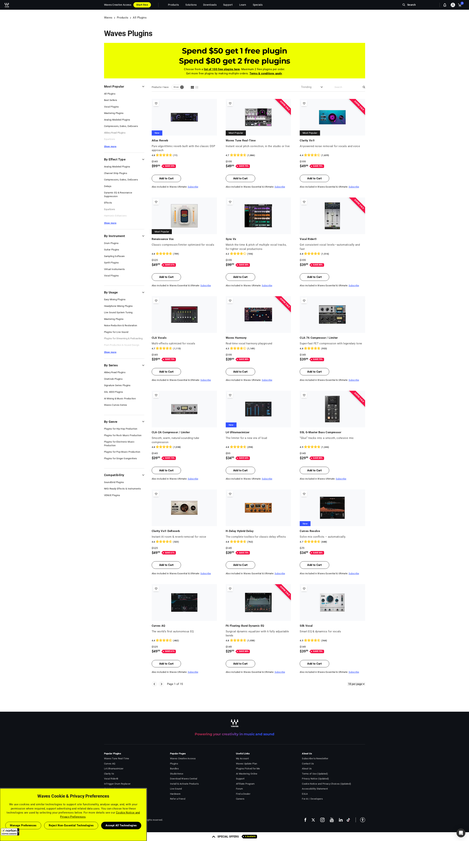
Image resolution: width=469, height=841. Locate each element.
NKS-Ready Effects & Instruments (122, 488)
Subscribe (193, 186)
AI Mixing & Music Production (120, 398)
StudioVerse (176, 773)
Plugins (174, 763)
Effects (108, 202)
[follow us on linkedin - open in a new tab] (341, 820)
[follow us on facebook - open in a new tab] (305, 820)
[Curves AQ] (184, 602)
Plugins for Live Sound (116, 332)
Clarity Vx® (307, 140)
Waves (108, 17)
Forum (239, 788)
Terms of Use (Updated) (315, 773)
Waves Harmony (236, 337)
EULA (305, 793)
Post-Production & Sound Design (121, 345)
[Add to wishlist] (156, 103)
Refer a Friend (177, 798)
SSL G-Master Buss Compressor (320, 432)
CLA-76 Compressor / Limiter (319, 337)
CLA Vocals (159, 337)
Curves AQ (158, 625)
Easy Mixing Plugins (115, 299)
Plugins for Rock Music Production (123, 435)
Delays (108, 186)
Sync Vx (231, 239)
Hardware (175, 793)
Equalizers (109, 139)
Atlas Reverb (160, 140)
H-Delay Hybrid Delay (240, 531)
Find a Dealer (243, 793)
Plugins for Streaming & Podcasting (123, 338)
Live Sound (176, 788)
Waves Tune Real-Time (241, 140)
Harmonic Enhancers (115, 215)
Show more (110, 146)
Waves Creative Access (117, 4)
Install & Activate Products (184, 783)
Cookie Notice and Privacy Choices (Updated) (326, 783)
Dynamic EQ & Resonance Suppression (118, 194)
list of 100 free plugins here (222, 69)
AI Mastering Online (246, 773)
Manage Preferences (23, 825)
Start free (142, 4)
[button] (10, 832)
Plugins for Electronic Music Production (119, 443)
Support (240, 778)
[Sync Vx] (258, 215)
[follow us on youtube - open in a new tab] (332, 819)
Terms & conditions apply (266, 73)
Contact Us (308, 763)
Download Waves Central (183, 778)
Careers (240, 798)
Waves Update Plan (246, 763)
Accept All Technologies (121, 825)
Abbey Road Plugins (114, 132)
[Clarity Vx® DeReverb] (184, 507)
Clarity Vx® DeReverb (166, 531)
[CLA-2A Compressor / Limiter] (184, 409)
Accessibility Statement (315, 788)
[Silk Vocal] (332, 602)
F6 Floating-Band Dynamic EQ (245, 625)
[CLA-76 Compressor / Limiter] (332, 314)
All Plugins (109, 93)
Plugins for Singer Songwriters (120, 458)
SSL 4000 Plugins (113, 392)
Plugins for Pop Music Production (122, 451)
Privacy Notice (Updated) (315, 778)
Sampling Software (114, 256)
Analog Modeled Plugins (117, 119)
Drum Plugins (111, 243)
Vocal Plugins (111, 106)
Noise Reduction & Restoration (120, 325)
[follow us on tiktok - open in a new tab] (348, 820)
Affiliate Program (245, 783)
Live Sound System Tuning (118, 312)
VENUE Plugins (112, 495)
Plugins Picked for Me (248, 768)
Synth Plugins (111, 262)
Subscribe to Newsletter (315, 758)
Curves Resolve (310, 531)
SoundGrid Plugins (114, 482)
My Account (242, 758)
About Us (307, 768)
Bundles (174, 768)
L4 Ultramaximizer (238, 432)
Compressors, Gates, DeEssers (121, 126)
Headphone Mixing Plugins (118, 306)
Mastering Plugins (114, 113)
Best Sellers (110, 100)
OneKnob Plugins (113, 379)
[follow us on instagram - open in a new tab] (322, 820)
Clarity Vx (109, 773)
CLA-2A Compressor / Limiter (171, 432)
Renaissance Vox (163, 239)
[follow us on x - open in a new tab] (313, 820)
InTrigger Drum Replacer (117, 783)
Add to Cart (166, 178)
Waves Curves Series (115, 405)
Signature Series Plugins (117, 385)
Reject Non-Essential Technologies (71, 825)
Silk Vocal (306, 625)
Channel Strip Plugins (115, 173)
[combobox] (307, 87)
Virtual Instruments (114, 269)
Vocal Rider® (308, 239)
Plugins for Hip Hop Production (120, 428)
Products (122, 17)
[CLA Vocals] (184, 314)
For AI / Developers (312, 798)
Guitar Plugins (111, 249)
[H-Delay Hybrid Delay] (258, 507)
